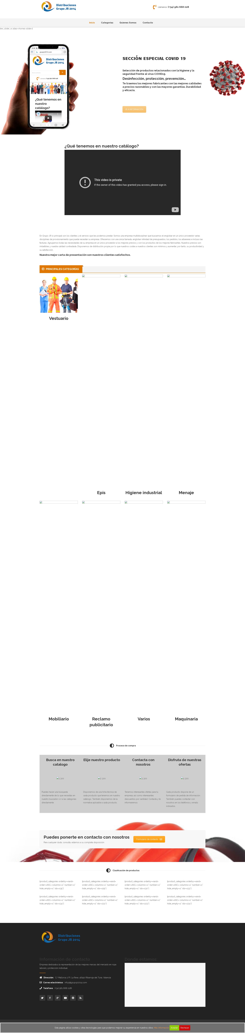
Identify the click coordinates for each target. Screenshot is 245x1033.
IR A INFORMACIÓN (134, 109)
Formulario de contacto (147, 839)
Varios (144, 718)
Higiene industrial (143, 492)
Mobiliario (59, 718)
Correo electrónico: (53, 982)
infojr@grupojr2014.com (76, 982)
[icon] (42, 998)
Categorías (107, 22)
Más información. (162, 1028)
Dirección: (49, 977)
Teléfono (48, 988)
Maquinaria (186, 718)
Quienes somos (128, 22)
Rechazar (184, 1028)
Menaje (186, 492)
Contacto (148, 22)
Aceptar (174, 1028)
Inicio (92, 22)
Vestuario (58, 318)
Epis (101, 492)
